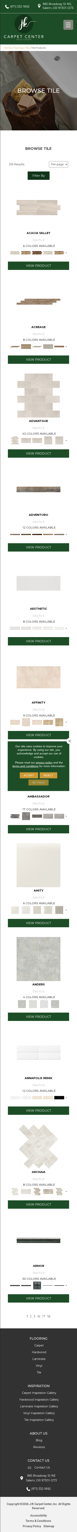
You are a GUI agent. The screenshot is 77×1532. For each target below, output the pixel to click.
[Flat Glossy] (26, 628)
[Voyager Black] (15, 816)
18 (48, 1316)
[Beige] (48, 721)
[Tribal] (59, 628)
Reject (48, 775)
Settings (38, 782)
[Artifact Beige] (37, 1191)
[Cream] (38, 677)
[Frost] (33, 1003)
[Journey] (37, 534)
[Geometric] (48, 628)
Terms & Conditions (38, 1520)
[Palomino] (38, 301)
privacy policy (44, 762)
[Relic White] (38, 1146)
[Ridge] (37, 252)
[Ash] (38, 207)
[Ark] (26, 252)
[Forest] (59, 534)
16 (38, 1316)
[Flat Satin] (38, 582)
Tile (27, 47)
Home (7, 47)
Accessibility (38, 1515)
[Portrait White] (38, 395)
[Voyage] (26, 534)
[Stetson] (59, 346)
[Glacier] (44, 1003)
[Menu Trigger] (68, 25)
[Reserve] (37, 346)
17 (43, 1316)
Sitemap (48, 1526)
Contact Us (42, 1467)
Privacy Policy (32, 1526)
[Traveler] (38, 489)
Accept (29, 775)
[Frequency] (37, 628)
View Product (38, 266)
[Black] (59, 1097)
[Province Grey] (59, 1191)
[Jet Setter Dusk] (48, 816)
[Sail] (38, 1052)
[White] (38, 864)
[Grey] (59, 909)
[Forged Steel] (38, 1240)
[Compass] (48, 534)
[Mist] (38, 958)
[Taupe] (37, 909)
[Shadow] (55, 1003)
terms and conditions (25, 765)
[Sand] (37, 1097)
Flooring (18, 47)
